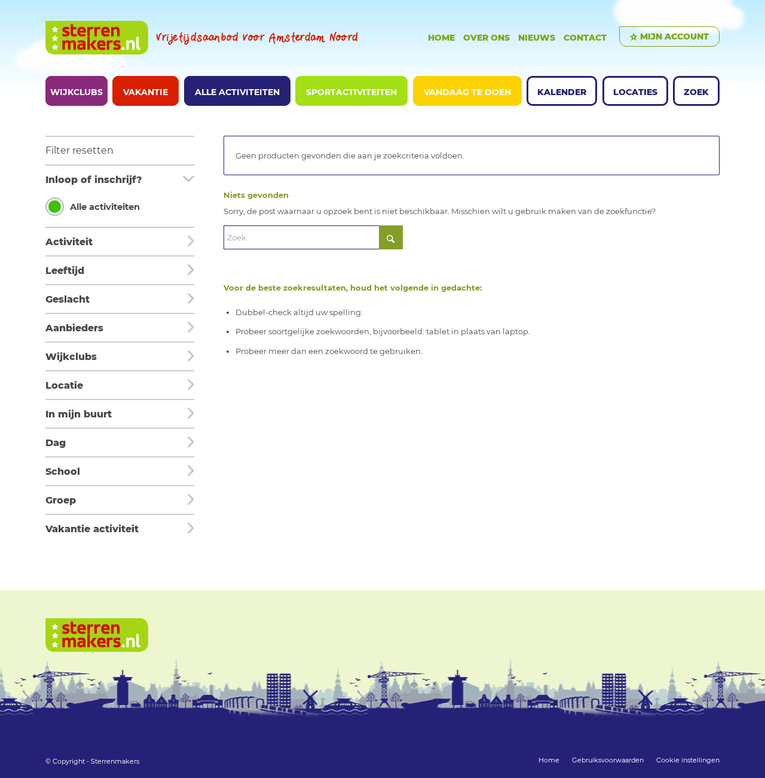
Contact (585, 37)
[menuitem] (76, 91)
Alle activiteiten (105, 207)
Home (441, 37)
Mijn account (674, 36)
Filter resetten (79, 150)
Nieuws (536, 37)
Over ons (486, 37)
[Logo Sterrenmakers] (96, 38)
